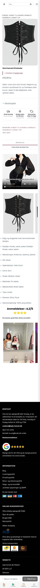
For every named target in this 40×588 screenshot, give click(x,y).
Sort (8, 132)
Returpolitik (6, 521)
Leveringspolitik (8, 474)
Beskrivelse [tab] (20, 142)
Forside (5, 15)
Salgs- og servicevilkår (11, 484)
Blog (4, 471)
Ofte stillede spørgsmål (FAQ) (13, 511)
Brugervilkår (7, 518)
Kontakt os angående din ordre (14, 433)
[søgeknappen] (31, 4)
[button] (9, 103)
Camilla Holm (18, 73)
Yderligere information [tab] (20, 147)
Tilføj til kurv (31, 579)
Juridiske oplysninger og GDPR (14, 488)
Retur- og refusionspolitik (12, 481)
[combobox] (18, 4)
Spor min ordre (8, 430)
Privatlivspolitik (8, 478)
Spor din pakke (8, 514)
